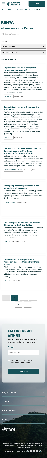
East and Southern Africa (24, 9)
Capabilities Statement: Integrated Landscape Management (20, 68)
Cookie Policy (20, 452)
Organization (9, 392)
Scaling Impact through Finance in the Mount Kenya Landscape (21, 186)
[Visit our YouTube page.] (40, 451)
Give (37, 3)
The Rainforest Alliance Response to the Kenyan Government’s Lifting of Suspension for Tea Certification (22, 151)
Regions (9, 9)
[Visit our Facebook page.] (27, 451)
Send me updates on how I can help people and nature (23, 361)
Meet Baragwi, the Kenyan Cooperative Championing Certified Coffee (22, 223)
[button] (3, 3)
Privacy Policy (9, 452)
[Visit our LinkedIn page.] (34, 451)
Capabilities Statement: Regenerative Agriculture (21, 108)
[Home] (13, 4)
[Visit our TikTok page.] (37, 451)
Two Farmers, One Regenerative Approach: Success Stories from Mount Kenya (22, 261)
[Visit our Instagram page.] (31, 451)
